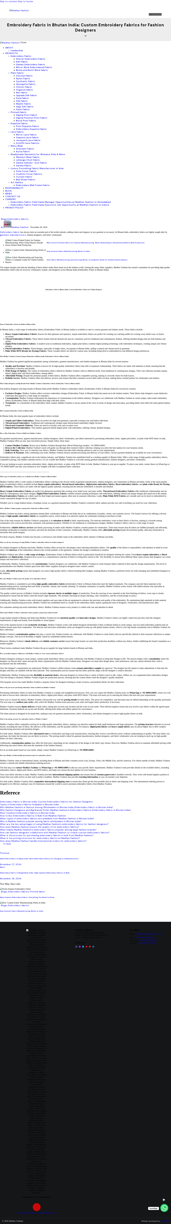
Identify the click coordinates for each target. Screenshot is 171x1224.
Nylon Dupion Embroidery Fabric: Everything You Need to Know (27, 897)
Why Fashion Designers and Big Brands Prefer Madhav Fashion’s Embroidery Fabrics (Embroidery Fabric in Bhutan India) (65, 810)
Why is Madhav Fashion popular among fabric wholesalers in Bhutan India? (40, 821)
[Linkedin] (93, 947)
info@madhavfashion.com (148, 934)
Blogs (4, 219)
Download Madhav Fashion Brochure (36, 1213)
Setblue (165, 1221)
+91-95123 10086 (144, 937)
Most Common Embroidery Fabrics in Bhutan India (27, 812)
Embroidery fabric (10, 232)
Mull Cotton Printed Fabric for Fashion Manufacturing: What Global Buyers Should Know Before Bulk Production (96, 243)
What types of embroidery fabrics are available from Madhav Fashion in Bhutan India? (47, 818)
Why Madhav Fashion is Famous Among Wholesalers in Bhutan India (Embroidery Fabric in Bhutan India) (56, 807)
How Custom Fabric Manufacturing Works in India (68, 251)
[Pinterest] (86, 947)
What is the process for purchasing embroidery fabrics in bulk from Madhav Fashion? (47, 835)
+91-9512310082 (148, 940)
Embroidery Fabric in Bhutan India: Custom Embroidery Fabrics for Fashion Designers (46, 801)
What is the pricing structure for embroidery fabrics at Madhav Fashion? (40, 838)
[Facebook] (76, 947)
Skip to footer (25, 1)
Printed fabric (37, 891)
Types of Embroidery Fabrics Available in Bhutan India (29, 804)
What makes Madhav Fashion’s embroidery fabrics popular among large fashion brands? (48, 829)
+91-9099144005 (147, 943)
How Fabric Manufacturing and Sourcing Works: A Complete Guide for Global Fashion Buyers (87, 260)
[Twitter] (83, 947)
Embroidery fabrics (17, 219)
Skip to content (8, 1)
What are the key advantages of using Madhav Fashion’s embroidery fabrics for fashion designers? (54, 824)
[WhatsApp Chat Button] (164, 1208)
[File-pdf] (37, 1207)
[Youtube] (90, 947)
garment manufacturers (13, 235)
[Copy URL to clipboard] (25, 848)
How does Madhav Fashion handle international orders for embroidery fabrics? (43, 841)
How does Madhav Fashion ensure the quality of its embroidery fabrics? (39, 827)
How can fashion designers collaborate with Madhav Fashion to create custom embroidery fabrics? (55, 832)
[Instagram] (80, 947)
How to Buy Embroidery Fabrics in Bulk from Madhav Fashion (33, 815)
